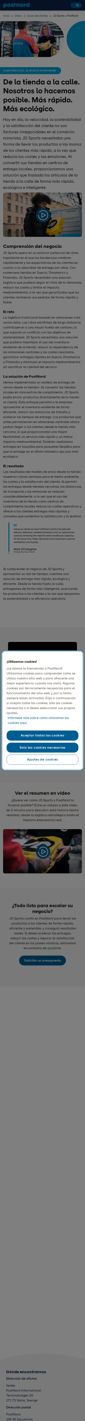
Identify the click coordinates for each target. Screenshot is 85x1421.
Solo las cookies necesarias (43, 747)
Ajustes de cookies (42, 759)
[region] (42, 710)
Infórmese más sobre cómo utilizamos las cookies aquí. (38, 720)
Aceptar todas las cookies (42, 735)
